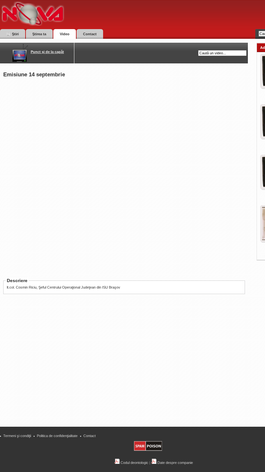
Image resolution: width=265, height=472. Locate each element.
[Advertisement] (127, 374)
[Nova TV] (89, 14)
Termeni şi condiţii (17, 436)
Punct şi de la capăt (47, 52)
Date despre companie (174, 463)
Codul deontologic (134, 463)
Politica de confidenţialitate (57, 436)
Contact (89, 436)
